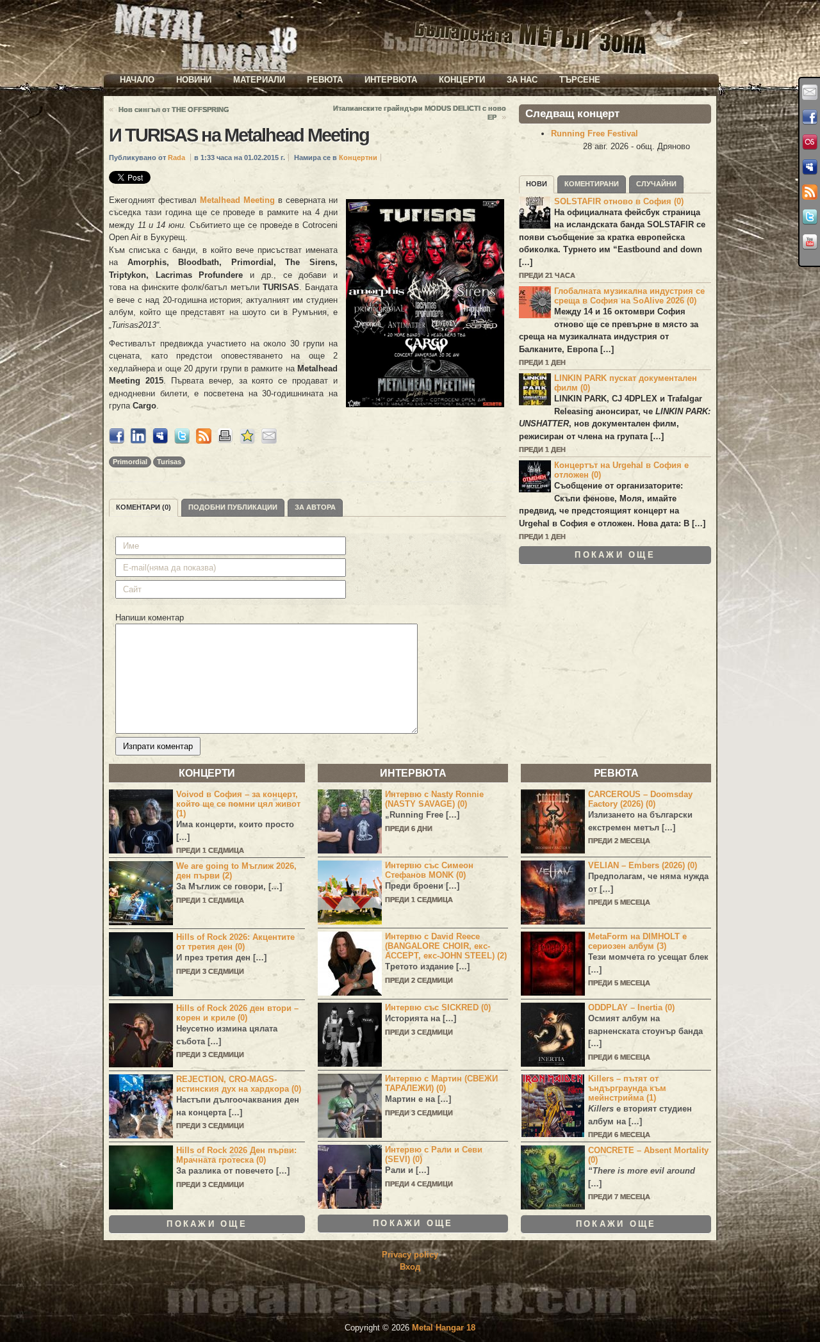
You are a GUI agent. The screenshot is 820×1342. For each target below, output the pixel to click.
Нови (536, 184)
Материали (259, 80)
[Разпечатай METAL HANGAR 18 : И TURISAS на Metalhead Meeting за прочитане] (225, 441)
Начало (137, 80)
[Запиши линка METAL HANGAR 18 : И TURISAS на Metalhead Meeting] (247, 441)
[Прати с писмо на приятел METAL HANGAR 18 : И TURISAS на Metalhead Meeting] (269, 441)
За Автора (315, 507)
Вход (410, 1267)
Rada (176, 157)
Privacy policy (410, 1254)
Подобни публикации (232, 507)
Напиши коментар (149, 617)
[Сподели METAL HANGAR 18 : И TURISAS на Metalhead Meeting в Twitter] (182, 441)
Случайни (656, 184)
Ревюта (325, 80)
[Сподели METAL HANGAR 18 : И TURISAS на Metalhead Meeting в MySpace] (160, 441)
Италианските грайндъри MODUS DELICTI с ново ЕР (419, 112)
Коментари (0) (143, 507)
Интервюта (391, 80)
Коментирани (591, 184)
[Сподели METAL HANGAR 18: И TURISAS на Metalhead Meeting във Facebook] (116, 441)
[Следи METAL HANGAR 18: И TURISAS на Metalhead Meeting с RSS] (203, 441)
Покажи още (615, 555)
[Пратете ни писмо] (809, 92)
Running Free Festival (594, 133)
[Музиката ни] (809, 142)
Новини (193, 80)
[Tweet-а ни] (809, 217)
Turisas (169, 461)
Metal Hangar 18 (443, 1327)
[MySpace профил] (809, 167)
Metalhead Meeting (237, 200)
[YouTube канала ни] (809, 242)
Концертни (358, 157)
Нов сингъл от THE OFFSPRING (174, 109)
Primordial (130, 461)
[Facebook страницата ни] (809, 117)
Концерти (462, 80)
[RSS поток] (809, 192)
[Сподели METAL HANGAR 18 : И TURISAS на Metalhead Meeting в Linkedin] (138, 441)
